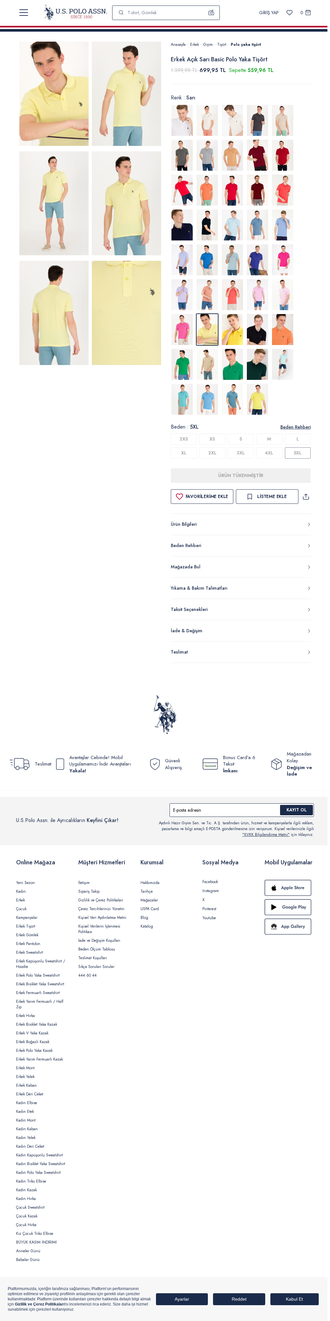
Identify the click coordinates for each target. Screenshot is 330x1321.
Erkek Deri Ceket (29, 1094)
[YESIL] (182, 364)
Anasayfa (178, 44)
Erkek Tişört (25, 926)
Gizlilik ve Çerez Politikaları (100, 900)
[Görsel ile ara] (211, 12)
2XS (184, 439)
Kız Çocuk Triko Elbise (34, 1233)
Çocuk (21, 909)
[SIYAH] (257, 329)
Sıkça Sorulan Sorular (96, 967)
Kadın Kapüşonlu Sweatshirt (39, 1155)
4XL (269, 453)
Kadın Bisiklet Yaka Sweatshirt (40, 1164)
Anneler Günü (28, 1251)
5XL (298, 453)
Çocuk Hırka (26, 1225)
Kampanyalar (26, 917)
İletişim (84, 883)
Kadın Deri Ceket (30, 1146)
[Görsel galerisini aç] (54, 95)
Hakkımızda (150, 883)
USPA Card (150, 909)
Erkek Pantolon (28, 944)
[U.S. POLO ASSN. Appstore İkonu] (289, 888)
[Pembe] (182, 329)
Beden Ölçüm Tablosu (96, 949)
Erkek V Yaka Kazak (32, 1033)
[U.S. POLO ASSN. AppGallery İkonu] (289, 927)
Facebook (210, 882)
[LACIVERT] (182, 225)
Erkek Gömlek (27, 935)
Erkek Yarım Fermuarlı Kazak (39, 1059)
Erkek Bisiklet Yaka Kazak (36, 1024)
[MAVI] (232, 225)
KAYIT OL (296, 810)
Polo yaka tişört (246, 44)
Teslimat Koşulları (92, 958)
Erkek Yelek (25, 1077)
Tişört (221, 44)
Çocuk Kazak (26, 1216)
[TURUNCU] (282, 329)
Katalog (147, 926)
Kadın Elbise (26, 1103)
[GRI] (257, 120)
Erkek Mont (25, 1068)
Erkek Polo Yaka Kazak (34, 1050)
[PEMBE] (282, 260)
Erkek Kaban (26, 1085)
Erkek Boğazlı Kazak (32, 1042)
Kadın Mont (25, 1120)
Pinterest (209, 909)
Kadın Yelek (25, 1138)
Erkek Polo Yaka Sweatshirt (38, 975)
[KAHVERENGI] (232, 155)
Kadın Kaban (27, 1129)
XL (184, 453)
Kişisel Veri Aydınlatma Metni (102, 917)
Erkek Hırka (25, 1016)
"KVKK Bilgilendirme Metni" (266, 835)
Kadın (21, 891)
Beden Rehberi (295, 427)
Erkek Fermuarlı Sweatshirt (38, 993)
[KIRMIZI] (257, 155)
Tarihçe (147, 891)
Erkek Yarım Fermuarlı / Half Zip (39, 1004)
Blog (144, 917)
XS (212, 439)
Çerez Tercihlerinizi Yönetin (101, 909)
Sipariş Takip (89, 891)
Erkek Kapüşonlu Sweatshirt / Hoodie (40, 964)
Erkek (194, 44)
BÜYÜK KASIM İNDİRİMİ (36, 1242)
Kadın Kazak (26, 1190)
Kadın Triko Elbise (31, 1181)
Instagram (210, 891)
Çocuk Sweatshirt (30, 1207)
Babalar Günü (28, 1260)
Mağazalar (149, 900)
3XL (241, 453)
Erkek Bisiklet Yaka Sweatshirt (40, 984)
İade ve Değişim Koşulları (99, 940)
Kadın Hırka (26, 1199)
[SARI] (232, 329)
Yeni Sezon (25, 883)
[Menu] (23, 12)
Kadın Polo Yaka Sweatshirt (38, 1172)
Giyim (208, 44)
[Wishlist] (289, 12)
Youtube (209, 918)
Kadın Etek (25, 1111)
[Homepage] (75, 13)
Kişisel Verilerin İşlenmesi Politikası (99, 929)
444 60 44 (87, 975)
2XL (212, 453)
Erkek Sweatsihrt (29, 952)
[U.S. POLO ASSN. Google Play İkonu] (289, 907)
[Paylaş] (306, 496)
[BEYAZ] (182, 120)
